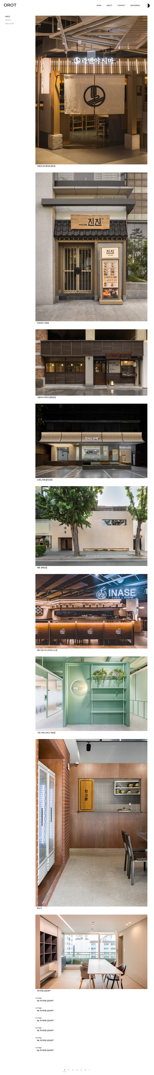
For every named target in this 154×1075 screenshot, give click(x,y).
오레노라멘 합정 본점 (44, 480)
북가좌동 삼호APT (44, 991)
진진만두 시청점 (43, 323)
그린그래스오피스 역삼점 (46, 733)
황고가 (39, 908)
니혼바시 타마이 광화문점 (46, 397)
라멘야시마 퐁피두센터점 (46, 166)
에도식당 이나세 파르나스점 (47, 650)
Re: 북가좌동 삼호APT (45, 1001)
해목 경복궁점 (42, 568)
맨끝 (89, 1070)
